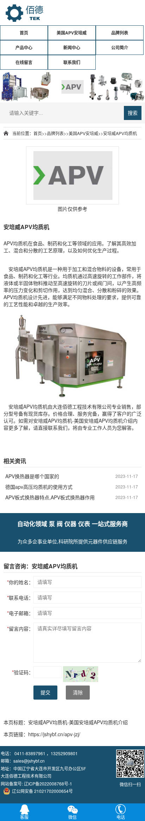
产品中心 (23, 47)
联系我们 (71, 62)
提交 (45, 692)
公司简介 (119, 47)
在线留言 (23, 62)
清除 (78, 692)
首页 (24, 33)
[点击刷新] (80, 674)
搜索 (133, 113)
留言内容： (20, 628)
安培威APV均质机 (120, 133)
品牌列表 (119, 33)
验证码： (22, 672)
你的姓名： (20, 582)
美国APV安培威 (72, 33)
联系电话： (20, 597)
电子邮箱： (20, 613)
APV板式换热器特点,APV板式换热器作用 (50, 497)
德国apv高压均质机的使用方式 (38, 486)
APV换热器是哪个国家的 (32, 476)
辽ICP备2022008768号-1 (48, 784)
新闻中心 (71, 47)
